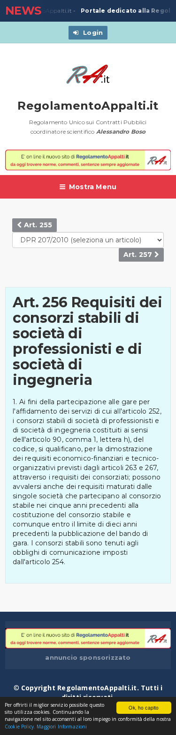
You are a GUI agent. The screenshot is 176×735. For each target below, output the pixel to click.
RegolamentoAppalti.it (88, 105)
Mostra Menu (92, 187)
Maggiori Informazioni (62, 726)
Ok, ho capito (144, 707)
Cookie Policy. (20, 726)
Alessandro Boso (121, 131)
